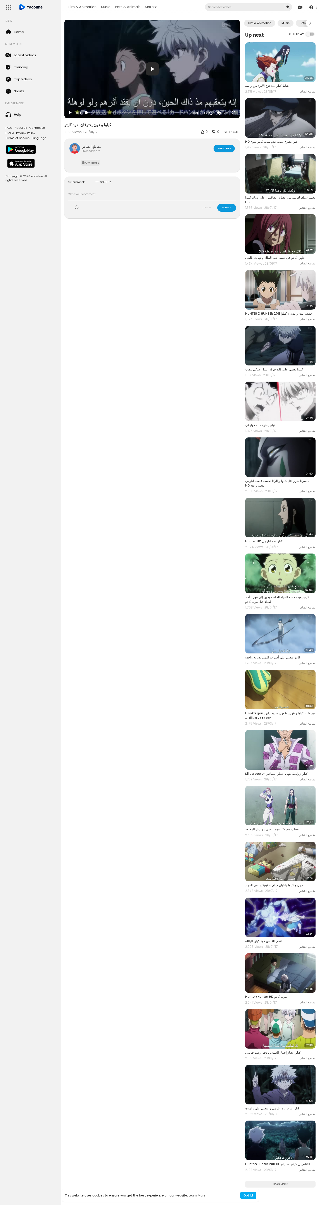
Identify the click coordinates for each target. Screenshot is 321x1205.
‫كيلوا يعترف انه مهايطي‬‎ (260, 425)
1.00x (204, 113)
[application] (152, 69)
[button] (312, 7)
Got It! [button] (248, 1195)
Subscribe (224, 148)
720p (226, 113)
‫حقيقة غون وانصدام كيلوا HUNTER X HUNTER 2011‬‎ (278, 313)
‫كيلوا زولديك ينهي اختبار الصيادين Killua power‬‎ (276, 773)
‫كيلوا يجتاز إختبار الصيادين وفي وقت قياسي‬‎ (272, 1052)
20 (211, 113)
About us (21, 128)
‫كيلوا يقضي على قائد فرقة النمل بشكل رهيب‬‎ (274, 369)
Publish (226, 207)
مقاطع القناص (91, 146)
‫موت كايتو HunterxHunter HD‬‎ (266, 996)
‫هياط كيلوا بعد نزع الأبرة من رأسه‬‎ (266, 86)
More (149, 6)
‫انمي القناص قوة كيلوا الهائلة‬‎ (263, 941)
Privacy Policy (25, 133)
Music (105, 6)
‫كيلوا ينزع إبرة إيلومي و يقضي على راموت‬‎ (272, 1108)
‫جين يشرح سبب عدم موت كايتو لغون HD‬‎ (271, 141)
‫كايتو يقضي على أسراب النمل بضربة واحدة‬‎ (272, 657)
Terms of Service (17, 138)
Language (39, 138)
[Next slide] (309, 23)
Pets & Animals (127, 6)
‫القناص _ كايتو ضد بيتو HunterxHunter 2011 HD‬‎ (277, 1164)
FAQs (8, 128)
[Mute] (219, 113)
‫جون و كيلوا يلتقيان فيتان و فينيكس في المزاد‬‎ (274, 885)
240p (225, 102)
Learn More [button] (197, 1195)
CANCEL (206, 207)
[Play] (70, 113)
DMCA (9, 133)
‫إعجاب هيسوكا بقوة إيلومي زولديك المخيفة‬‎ (272, 829)
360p (225, 95)
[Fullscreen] (233, 113)
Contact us (37, 128)
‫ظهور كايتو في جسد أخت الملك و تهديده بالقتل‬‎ (275, 257)
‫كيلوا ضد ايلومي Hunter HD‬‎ (264, 541)
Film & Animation (82, 6)
